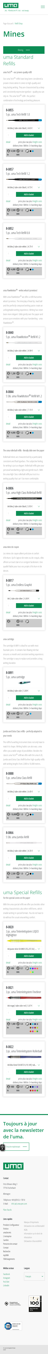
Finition (6, 1228)
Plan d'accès (7, 1209)
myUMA (6, 1255)
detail (7, 142)
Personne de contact (10, 1243)
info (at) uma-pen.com (19, 1203)
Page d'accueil (8, 23)
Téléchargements (9, 1258)
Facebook (6, 1274)
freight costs (37, 142)
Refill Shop (19, 23)
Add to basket (29, 135)
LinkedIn (6, 1285)
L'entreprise (7, 1236)
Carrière (6, 1240)
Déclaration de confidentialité (34, 1226)
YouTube (6, 1281)
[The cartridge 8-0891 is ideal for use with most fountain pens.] (24, 682)
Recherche (6, 1251)
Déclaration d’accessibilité (33, 1241)
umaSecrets (7, 1232)
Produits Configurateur (11, 1224)
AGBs (25, 1229)
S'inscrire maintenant (13, 1146)
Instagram (6, 1277)
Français (28, 1276)
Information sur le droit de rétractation (33, 1235)
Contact (6, 1247)
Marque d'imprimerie (31, 1222)
